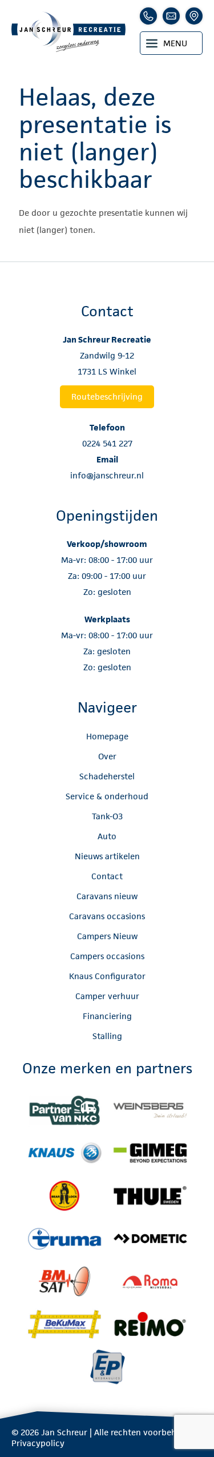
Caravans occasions (107, 916)
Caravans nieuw (107, 896)
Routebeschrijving (107, 396)
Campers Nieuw (107, 936)
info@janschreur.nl (107, 475)
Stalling (107, 1036)
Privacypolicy (37, 1443)
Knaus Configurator (107, 976)
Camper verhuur (107, 996)
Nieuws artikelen (107, 856)
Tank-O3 (107, 816)
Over (107, 756)
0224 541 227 (107, 443)
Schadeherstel (107, 776)
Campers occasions (107, 956)
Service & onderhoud (107, 796)
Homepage (107, 736)
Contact (107, 876)
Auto (107, 836)
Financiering (107, 1016)
